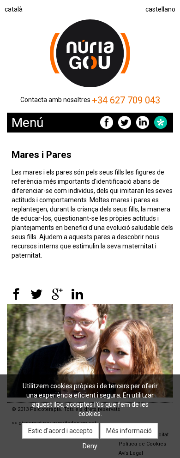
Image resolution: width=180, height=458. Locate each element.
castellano (160, 9)
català (14, 9)
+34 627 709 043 (126, 100)
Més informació (129, 430)
